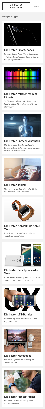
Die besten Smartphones (19, 50)
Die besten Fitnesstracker (19, 396)
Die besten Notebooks (17, 355)
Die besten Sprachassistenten (22, 141)
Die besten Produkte (16, 6)
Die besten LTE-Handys (18, 314)
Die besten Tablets (15, 184)
